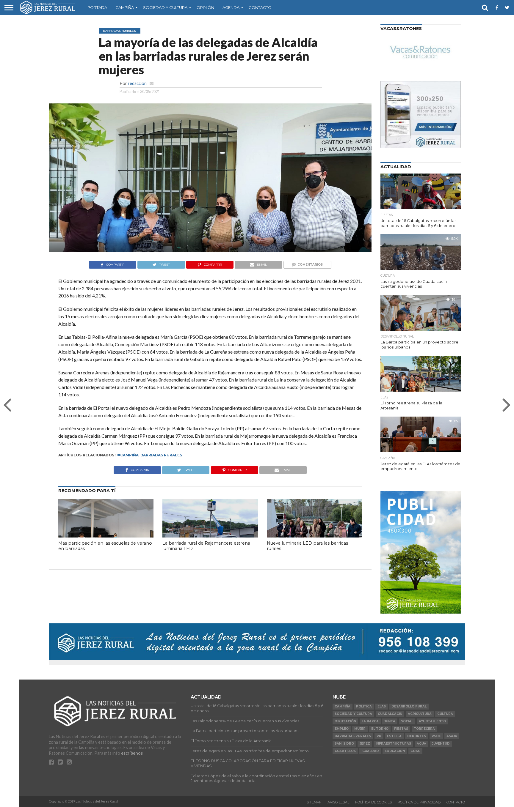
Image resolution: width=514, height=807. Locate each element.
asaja (451, 736)
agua (421, 743)
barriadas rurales (161, 455)
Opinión (205, 7)
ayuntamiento (432, 721)
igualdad (370, 751)
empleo (342, 729)
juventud (441, 743)
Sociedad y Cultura (165, 7)
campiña (342, 706)
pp (379, 736)
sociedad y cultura (353, 714)
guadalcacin (390, 714)
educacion (395, 751)
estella (394, 736)
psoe (436, 736)
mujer (360, 729)
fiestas (401, 729)
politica (364, 706)
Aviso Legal (338, 802)
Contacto (260, 7)
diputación (345, 721)
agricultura (420, 714)
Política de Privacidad (419, 802)
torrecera (424, 729)
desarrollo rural (409, 706)
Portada (97, 7)
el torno (379, 729)
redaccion (137, 83)
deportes (416, 736)
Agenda (230, 7)
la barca (370, 721)
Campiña (124, 7)
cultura (445, 714)
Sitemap (314, 802)
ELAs (381, 706)
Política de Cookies (373, 802)
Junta (389, 721)
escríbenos (132, 753)
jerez (365, 743)
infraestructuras (393, 743)
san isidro (344, 743)
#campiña (128, 455)
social (407, 721)
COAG (415, 751)
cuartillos (345, 751)
